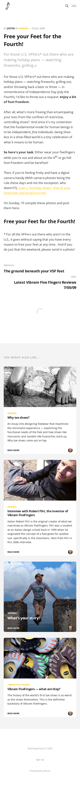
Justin (11, 28)
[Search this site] (67, 6)
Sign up (40, 759)
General (23, 28)
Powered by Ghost (40, 770)
